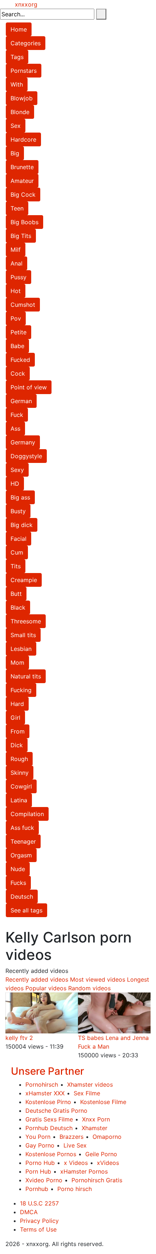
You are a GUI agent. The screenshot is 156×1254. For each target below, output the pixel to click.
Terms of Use (38, 1229)
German (21, 401)
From (18, 731)
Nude (18, 869)
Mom (17, 662)
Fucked (20, 359)
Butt (16, 593)
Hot (16, 290)
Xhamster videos (90, 1084)
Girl (15, 717)
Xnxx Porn (96, 1119)
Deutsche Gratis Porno (56, 1110)
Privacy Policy (39, 1220)
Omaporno (107, 1136)
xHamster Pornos (84, 1171)
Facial (18, 538)
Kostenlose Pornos (50, 1154)
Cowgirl (21, 786)
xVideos (108, 1162)
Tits (16, 566)
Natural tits (26, 676)
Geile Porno (101, 1154)
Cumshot (23, 304)
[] (101, 14)
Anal (16, 263)
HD (15, 483)
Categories (26, 43)
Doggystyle (26, 456)
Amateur (22, 180)
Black (18, 607)
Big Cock (23, 194)
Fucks (18, 882)
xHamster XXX (45, 1093)
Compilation (27, 814)
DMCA (29, 1212)
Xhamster (94, 1128)
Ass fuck (22, 827)
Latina (19, 800)
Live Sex (75, 1145)
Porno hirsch (74, 1188)
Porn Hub (38, 1171)
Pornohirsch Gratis (96, 1180)
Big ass (20, 497)
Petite (18, 332)
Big (15, 153)
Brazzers (71, 1136)
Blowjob (22, 98)
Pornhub (36, 1188)
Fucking (21, 690)
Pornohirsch (41, 1084)
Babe (17, 346)
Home (19, 29)
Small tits (23, 635)
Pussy (18, 277)
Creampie (24, 580)
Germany (23, 442)
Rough (19, 758)
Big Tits (21, 235)
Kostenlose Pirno (48, 1101)
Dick (17, 745)
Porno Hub (40, 1162)
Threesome (26, 621)
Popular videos (45, 988)
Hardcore (23, 139)
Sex (16, 125)
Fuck (17, 414)
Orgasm (21, 855)
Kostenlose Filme (103, 1101)
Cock (18, 373)
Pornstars (24, 70)
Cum (17, 552)
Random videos (89, 988)
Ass (15, 428)
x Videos (76, 1162)
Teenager (23, 841)
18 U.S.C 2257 (39, 1203)
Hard (17, 703)
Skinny (20, 772)
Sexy (17, 469)
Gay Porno (39, 1145)
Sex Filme (87, 1093)
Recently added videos (36, 979)
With (17, 84)
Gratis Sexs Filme (49, 1119)
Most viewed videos (97, 979)
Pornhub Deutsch (49, 1128)
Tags (17, 56)
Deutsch (22, 896)
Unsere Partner (47, 1071)
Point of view (29, 387)
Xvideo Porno (43, 1180)
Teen (17, 208)
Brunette (22, 167)
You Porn (37, 1136)
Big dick (22, 524)
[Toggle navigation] (10, 4)
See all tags (26, 910)
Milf (16, 249)
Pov (16, 318)
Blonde (20, 112)
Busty (18, 511)
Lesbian (21, 648)
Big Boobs (24, 222)
